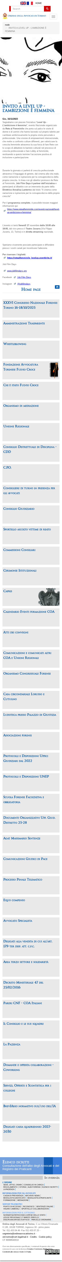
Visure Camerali (11, 1209)
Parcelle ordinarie (41, 1220)
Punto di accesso (12, 1206)
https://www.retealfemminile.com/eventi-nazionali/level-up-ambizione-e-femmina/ (33, 211)
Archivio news (32, 1196)
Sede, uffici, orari (12, 1185)
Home (38, 3)
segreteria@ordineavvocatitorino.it (18, 1233)
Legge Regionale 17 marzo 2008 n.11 (21, 1217)
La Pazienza (8, 1189)
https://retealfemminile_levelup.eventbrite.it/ (29, 258)
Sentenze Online (44, 1206)
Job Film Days (24, 277)
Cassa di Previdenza (13, 1196)
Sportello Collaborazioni (35, 1209)
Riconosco (28, 1206)
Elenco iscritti (15, 1162)
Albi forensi (34, 1187)
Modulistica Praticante (39, 1198)
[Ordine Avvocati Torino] (25, 16)
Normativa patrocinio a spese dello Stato (24, 1215)
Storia (22, 1187)
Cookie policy (45, 1237)
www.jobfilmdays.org (17, 271)
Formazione (9, 1200)
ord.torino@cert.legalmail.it (15, 1237)
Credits (33, 1237)
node (7, 25)
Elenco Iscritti (50, 1187)
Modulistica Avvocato (14, 1198)
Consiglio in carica (33, 1185)
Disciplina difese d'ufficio (16, 1220)
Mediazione (23, 1200)
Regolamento (10, 1187)
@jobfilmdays (23, 284)
